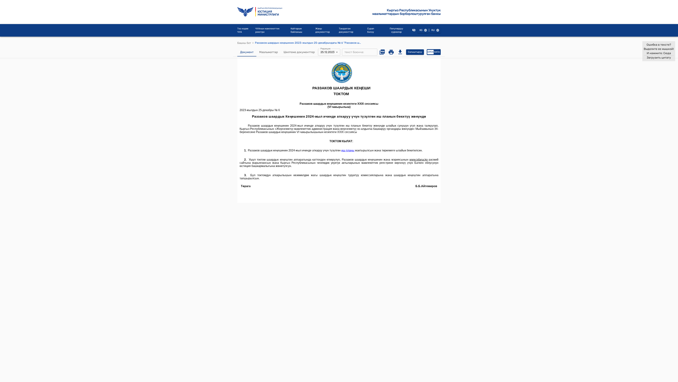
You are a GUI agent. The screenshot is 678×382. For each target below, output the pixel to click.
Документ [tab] (247, 52)
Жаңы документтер (322, 30)
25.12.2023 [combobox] (327, 52)
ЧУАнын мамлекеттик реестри (267, 30)
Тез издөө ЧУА (242, 30)
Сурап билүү (370, 30)
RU (433, 30)
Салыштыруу (415, 52)
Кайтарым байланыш (296, 30)
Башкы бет (244, 43)
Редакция (325, 48)
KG (421, 30)
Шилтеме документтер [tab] (299, 52)
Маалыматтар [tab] (268, 52)
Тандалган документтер (346, 30)
